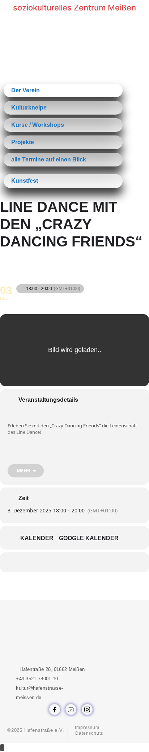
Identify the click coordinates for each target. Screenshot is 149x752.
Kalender (37, 538)
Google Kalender (89, 538)
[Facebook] (54, 709)
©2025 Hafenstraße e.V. (35, 730)
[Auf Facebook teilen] (52, 562)
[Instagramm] (87, 709)
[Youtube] (70, 709)
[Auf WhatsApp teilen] (66, 562)
